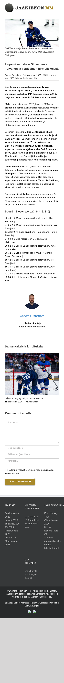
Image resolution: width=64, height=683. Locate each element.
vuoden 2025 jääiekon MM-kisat (36, 104)
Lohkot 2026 (11, 520)
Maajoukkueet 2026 (12, 543)
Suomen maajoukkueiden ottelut (51, 541)
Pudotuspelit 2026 (11, 532)
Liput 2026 (10, 537)
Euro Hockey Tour (51, 515)
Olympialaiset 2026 (51, 522)
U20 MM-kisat (32, 516)
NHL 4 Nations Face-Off (51, 530)
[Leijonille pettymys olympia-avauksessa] (32, 354)
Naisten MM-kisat (31, 525)
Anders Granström (13, 75)
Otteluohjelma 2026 (12, 515)
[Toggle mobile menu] (57, 14)
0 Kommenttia (30, 78)
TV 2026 (9, 527)
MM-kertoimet (51, 548)
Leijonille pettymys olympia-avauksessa (24, 398)
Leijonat (18, 78)
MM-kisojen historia (31, 576)
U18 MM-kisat (32, 520)
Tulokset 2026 (12, 523)
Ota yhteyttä (31, 571)
